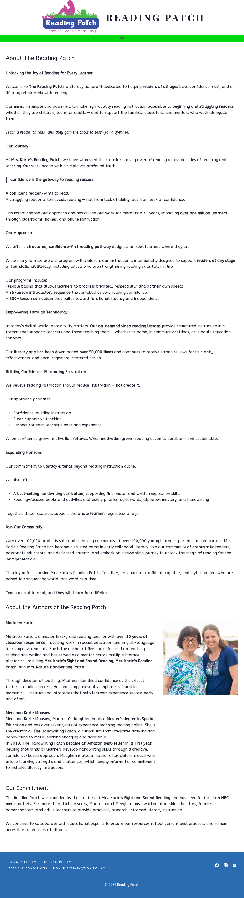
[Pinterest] (234, 865)
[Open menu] (122, 38)
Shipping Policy (56, 862)
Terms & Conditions (28, 868)
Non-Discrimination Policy (79, 868)
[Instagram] (225, 865)
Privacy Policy (22, 862)
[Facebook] (217, 865)
